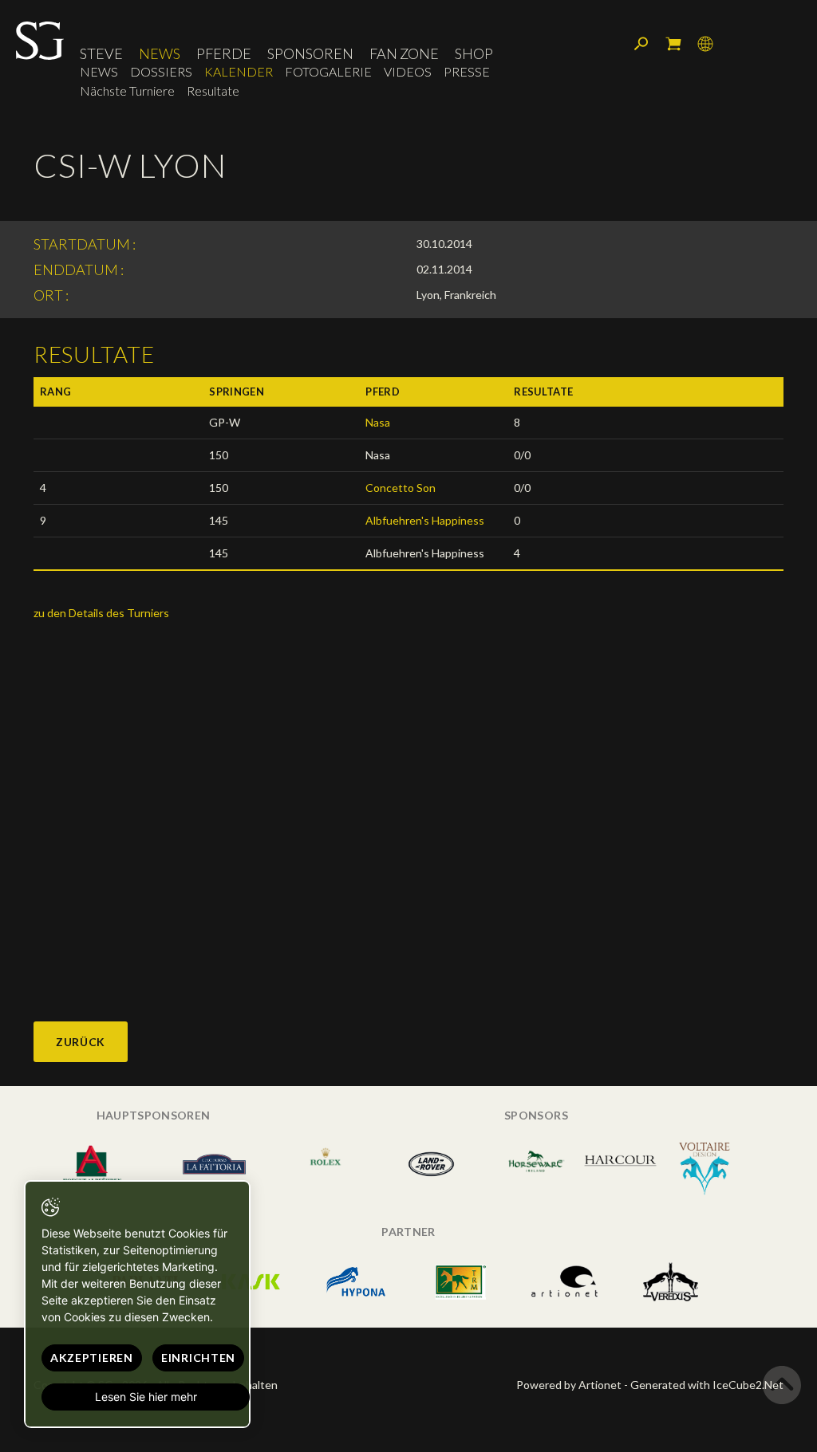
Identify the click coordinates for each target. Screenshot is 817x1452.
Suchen (641, 44)
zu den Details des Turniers (101, 613)
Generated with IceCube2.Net (706, 1384)
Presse (467, 71)
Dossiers (161, 71)
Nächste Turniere (127, 90)
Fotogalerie (328, 71)
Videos (408, 71)
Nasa (377, 422)
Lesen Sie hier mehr (146, 1396)
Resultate (213, 90)
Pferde (223, 53)
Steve (101, 53)
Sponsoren (310, 53)
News (159, 53)
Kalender (238, 71)
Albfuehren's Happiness (424, 520)
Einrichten (198, 1357)
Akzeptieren (91, 1357)
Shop (474, 53)
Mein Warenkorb (673, 44)
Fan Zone (404, 53)
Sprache (705, 44)
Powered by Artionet (569, 1384)
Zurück (80, 1042)
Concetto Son (400, 487)
